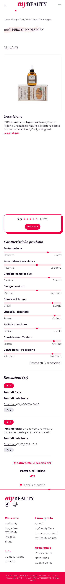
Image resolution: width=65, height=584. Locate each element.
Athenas (11, 47)
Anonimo (10, 404)
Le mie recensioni (46, 533)
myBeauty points (45, 538)
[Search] (5, 5)
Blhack (32, 580)
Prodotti (10, 536)
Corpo (15, 19)
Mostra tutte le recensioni (32, 463)
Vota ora (32, 226)
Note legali (42, 558)
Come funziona (14, 556)
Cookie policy (43, 562)
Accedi (39, 523)
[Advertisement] (32, 169)
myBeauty (11, 523)
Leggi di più (11, 133)
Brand (9, 541)
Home (7, 19)
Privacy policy (43, 553)
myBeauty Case (44, 528)
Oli (22, 19)
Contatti (10, 561)
